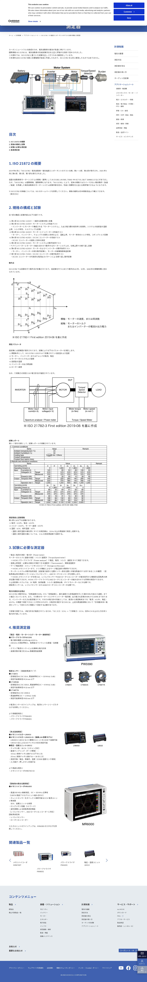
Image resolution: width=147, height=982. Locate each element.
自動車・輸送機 (121, 88)
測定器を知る (119, 66)
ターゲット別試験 (121, 78)
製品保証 (120, 923)
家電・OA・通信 (122, 111)
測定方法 (117, 60)
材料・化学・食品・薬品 (124, 115)
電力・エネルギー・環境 (124, 100)
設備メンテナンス (46, 936)
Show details (33, 21)
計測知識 (18, 35)
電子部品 (43, 923)
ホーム (11, 35)
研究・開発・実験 (122, 124)
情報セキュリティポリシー (65, 968)
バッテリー (44, 913)
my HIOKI (120, 909)
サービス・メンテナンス (124, 137)
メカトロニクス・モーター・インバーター (127, 94)
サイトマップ (107, 968)
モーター (43, 916)
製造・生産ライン (122, 132)
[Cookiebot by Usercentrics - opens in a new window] (14, 21)
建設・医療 (120, 119)
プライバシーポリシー (16, 968)
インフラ (43, 926)
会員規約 (50, 968)
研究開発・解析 (45, 929)
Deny (129, 18)
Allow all (129, 5)
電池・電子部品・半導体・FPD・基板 (125, 105)
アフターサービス (123, 919)
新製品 (11, 909)
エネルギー (44, 919)
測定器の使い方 (120, 72)
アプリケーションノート (31, 35)
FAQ (118, 916)
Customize (128, 12)
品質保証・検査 (121, 128)
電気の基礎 (118, 54)
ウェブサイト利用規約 (35, 968)
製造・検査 (44, 933)
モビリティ (44, 909)
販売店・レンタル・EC (125, 926)
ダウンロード (122, 913)
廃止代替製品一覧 (15, 913)
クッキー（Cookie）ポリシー (88, 968)
